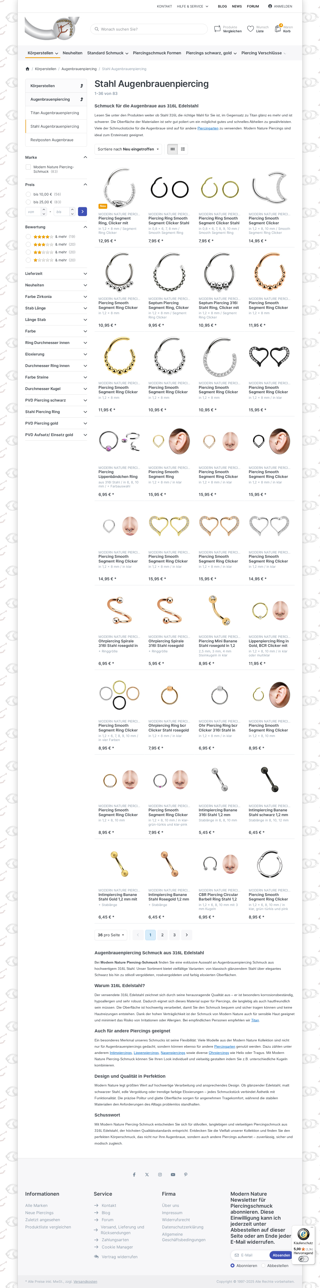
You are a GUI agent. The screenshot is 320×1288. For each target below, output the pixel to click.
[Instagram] (160, 1174)
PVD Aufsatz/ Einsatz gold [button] (49, 434)
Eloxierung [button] (34, 354)
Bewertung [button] (35, 227)
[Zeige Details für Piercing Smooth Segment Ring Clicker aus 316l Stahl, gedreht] (119, 695)
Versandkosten (85, 1281)
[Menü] (312, 1228)
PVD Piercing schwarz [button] (45, 400)
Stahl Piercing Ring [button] (42, 411)
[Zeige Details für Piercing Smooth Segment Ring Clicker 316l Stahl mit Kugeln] (169, 357)
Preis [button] (29, 184)
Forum (253, 6)
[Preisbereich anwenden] (82, 211)
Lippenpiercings (146, 1053)
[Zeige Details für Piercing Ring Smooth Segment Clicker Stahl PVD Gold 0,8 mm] (220, 188)
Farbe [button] (30, 331)
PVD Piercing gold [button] (41, 423)
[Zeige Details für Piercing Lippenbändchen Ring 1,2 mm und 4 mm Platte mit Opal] (119, 441)
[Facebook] (134, 1174)
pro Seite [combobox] (112, 934)
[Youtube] (173, 1174)
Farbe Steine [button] (36, 377)
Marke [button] (31, 157)
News (237, 6)
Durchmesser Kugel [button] (42, 388)
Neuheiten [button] (34, 285)
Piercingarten (224, 1046)
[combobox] (149, 29)
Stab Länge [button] (35, 308)
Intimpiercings (121, 1053)
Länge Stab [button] (35, 319)
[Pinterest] (185, 1174)
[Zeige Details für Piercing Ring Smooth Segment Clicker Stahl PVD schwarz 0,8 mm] (169, 188)
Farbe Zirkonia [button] (38, 296)
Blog (222, 6)
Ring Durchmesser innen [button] (47, 342)
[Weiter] (186, 935)
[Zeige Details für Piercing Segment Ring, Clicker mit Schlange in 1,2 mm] (119, 188)
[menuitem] (42, 53)
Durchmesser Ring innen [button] (47, 365)
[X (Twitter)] (147, 1174)
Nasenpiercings (173, 1053)
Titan (255, 1020)
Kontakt (164, 6)
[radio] (172, 149)
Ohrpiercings (219, 1053)
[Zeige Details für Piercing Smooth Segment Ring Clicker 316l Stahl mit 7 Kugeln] (119, 272)
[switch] (303, 1259)
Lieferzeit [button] (33, 273)
